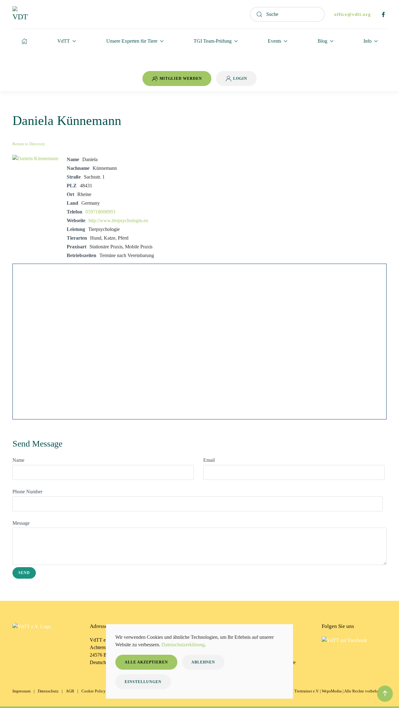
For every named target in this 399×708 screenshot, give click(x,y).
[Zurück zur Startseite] (20, 14)
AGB (70, 691)
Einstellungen (143, 682)
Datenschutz (48, 691)
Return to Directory (28, 143)
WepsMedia (332, 691)
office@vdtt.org (352, 14)
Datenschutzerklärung (182, 644)
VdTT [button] (63, 41)
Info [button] (367, 41)
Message (21, 523)
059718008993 (100, 211)
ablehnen (203, 662)
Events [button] (274, 41)
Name (18, 460)
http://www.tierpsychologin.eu (118, 220)
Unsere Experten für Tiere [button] (131, 41)
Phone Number (27, 491)
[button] (385, 694)
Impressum (21, 691)
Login (240, 78)
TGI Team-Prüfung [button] (213, 41)
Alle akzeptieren (146, 662)
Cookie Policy (93, 691)
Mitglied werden (181, 78)
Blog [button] (322, 41)
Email (209, 460)
